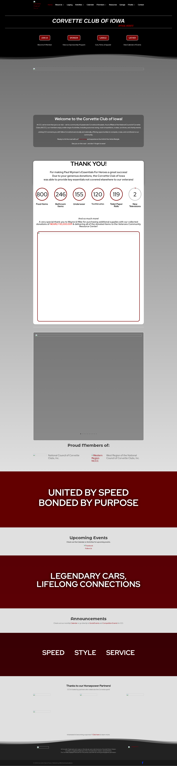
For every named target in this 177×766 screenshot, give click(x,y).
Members (100, 5)
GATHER (132, 37)
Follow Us (88, 548)
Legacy (70, 5)
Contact (141, 5)
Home (50, 5)
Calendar (90, 5)
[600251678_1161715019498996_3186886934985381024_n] (88, 336)
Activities (78, 5)
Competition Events (110, 623)
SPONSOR (74, 37)
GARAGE (103, 37)
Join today (83, 139)
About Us (58, 5)
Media (130, 5)
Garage (122, 5)
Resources (113, 5)
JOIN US (45, 37)
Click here (96, 735)
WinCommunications (65, 763)
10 (96, 433)
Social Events (94, 623)
